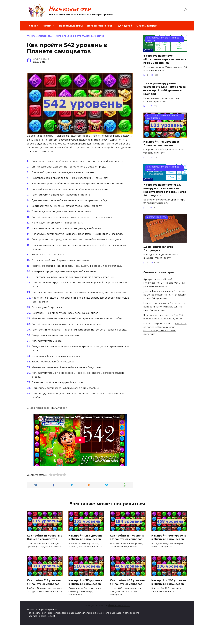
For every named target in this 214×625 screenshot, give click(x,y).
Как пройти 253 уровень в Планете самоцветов (85, 537)
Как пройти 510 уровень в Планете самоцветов (85, 582)
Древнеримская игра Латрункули (158, 248)
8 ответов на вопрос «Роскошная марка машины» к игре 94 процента (164, 59)
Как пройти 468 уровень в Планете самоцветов (168, 537)
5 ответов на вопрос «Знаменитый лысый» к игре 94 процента (164, 307)
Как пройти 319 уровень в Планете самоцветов (44, 582)
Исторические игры (100, 25)
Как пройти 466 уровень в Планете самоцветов (127, 582)
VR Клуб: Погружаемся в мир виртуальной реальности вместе (164, 283)
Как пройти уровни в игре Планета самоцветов (79, 36)
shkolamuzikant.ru (119, 605)
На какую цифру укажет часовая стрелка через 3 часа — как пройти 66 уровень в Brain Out (164, 88)
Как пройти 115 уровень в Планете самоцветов (44, 537)
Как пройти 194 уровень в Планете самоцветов (127, 537)
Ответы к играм (146, 25)
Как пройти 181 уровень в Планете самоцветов (161, 143)
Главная (33, 25)
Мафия (47, 25)
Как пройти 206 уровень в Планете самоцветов (168, 582)
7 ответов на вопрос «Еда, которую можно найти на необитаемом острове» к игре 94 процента (164, 190)
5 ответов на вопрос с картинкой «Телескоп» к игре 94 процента (164, 295)
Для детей (125, 25)
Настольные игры (69, 8)
